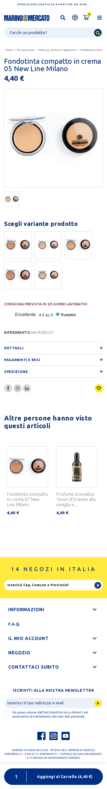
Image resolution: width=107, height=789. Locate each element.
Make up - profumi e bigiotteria (57, 50)
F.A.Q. (14, 624)
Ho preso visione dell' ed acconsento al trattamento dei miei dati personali (50, 714)
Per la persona (25, 50)
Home (9, 50)
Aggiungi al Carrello (64, 776)
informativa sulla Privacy (63, 712)
